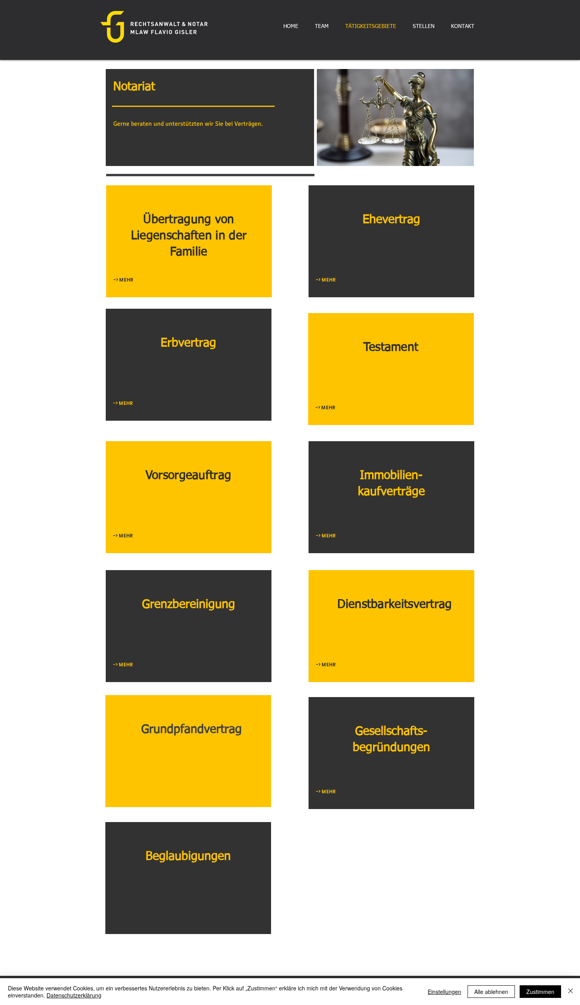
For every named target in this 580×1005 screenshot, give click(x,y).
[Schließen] (570, 991)
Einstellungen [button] (444, 992)
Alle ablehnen (491, 992)
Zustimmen (540, 992)
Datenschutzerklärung (74, 995)
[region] (189, 241)
